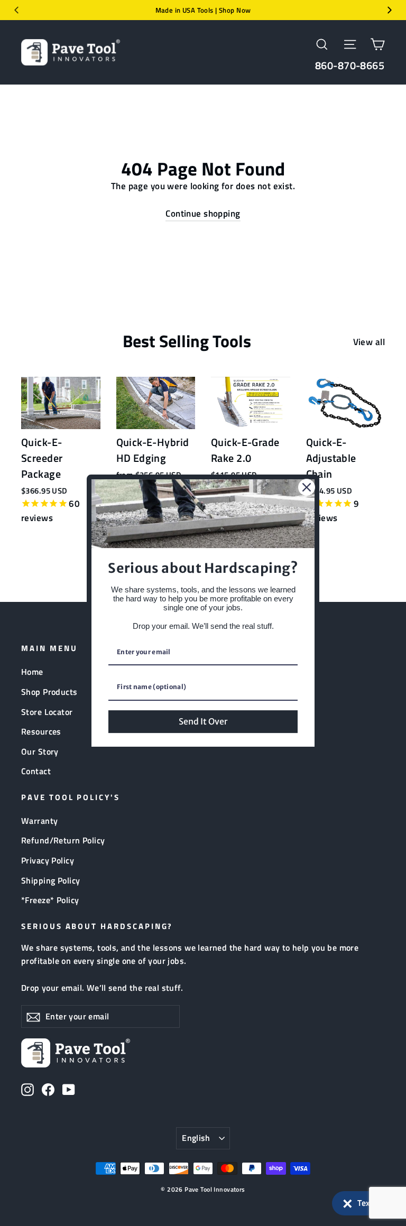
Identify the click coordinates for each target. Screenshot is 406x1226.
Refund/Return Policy (63, 840)
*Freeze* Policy (50, 900)
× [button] (347, 1201)
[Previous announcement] (16, 10)
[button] (363, 1203)
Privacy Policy (47, 860)
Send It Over (203, 721)
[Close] (306, 487)
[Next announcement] (389, 10)
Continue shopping (202, 213)
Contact (36, 771)
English (196, 1137)
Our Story (40, 751)
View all (369, 342)
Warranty (39, 820)
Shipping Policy (50, 880)
